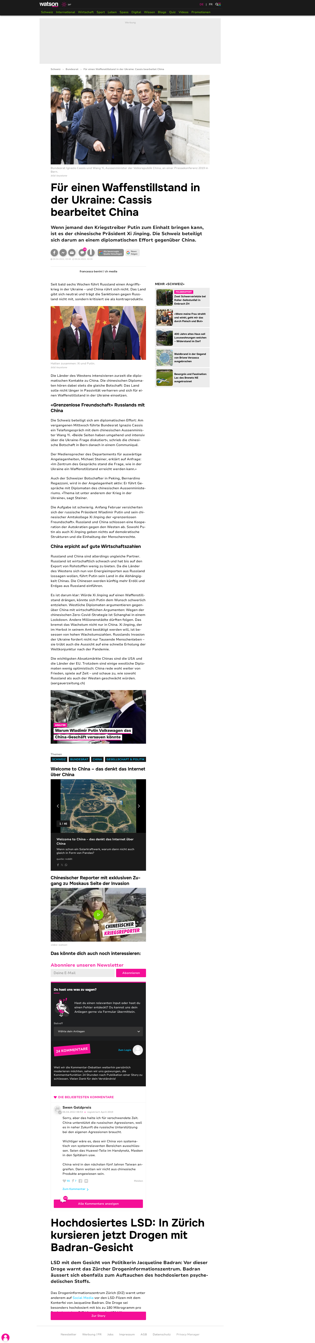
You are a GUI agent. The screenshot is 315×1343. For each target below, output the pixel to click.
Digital (136, 12)
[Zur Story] (130, 1268)
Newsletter (68, 1334)
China (97, 759)
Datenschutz (162, 1334)
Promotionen (200, 12)
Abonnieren (131, 973)
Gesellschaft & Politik (125, 759)
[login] (5, 1338)
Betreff (58, 1023)
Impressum (127, 1334)
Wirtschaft (86, 12)
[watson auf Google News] (132, 252)
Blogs (162, 12)
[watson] (49, 4)
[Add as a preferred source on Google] (111, 252)
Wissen (149, 12)
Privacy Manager (188, 1334)
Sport (101, 12)
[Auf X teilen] (62, 865)
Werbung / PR (92, 1334)
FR (211, 4)
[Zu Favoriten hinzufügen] (91, 252)
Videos (183, 12)
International (65, 12)
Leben (112, 12)
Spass (124, 12)
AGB (144, 1334)
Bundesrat (72, 69)
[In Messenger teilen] (63, 252)
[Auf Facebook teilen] (54, 252)
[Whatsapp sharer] (66, 864)
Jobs (110, 1334)
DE (202, 4)
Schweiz (47, 12)
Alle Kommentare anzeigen (98, 1204)
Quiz (172, 12)
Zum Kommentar (74, 1189)
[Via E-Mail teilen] (71, 252)
